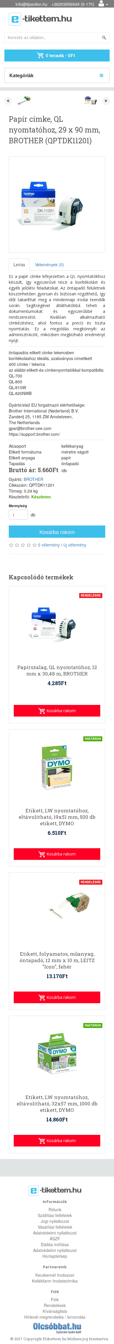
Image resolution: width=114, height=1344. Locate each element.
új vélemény (74, 545)
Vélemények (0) (49, 264)
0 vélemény (49, 545)
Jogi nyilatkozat (55, 1221)
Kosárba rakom (57, 531)
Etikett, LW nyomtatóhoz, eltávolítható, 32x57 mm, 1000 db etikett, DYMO (57, 1103)
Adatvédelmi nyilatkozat (55, 1233)
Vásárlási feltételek (55, 1227)
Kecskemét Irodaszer (55, 1275)
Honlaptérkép (54, 1256)
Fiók (55, 1299)
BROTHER (33, 479)
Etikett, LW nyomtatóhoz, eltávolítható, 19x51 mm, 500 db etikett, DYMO (57, 817)
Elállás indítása (55, 1244)
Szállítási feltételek (55, 1215)
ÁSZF (55, 1238)
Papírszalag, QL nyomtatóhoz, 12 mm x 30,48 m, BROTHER (57, 670)
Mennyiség (18, 505)
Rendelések (55, 1305)
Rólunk (55, 1209)
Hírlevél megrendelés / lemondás (54, 1317)
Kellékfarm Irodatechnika (55, 1281)
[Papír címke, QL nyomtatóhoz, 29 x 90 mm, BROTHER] (57, 204)
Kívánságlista (55, 1311)
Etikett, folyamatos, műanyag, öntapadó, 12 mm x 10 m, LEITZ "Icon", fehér (57, 960)
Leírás (19, 264)
